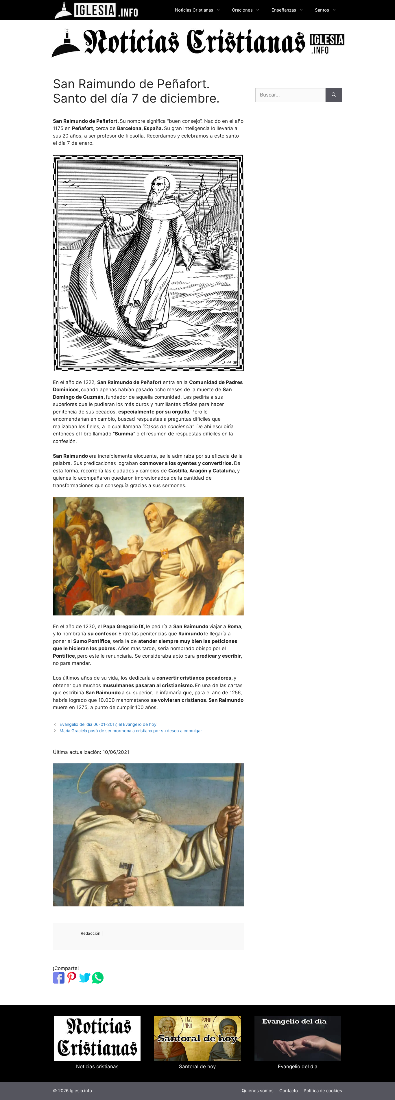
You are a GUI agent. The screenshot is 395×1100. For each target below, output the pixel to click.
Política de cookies (323, 1090)
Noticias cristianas (97, 1066)
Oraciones (242, 10)
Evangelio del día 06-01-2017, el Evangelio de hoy (108, 724)
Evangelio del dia (298, 1066)
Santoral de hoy (197, 1066)
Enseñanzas (284, 10)
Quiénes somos (258, 1090)
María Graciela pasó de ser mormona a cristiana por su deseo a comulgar (131, 730)
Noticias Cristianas (194, 10)
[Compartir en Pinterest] (71, 982)
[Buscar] (334, 95)
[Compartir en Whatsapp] (98, 982)
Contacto (288, 1090)
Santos (322, 10)
